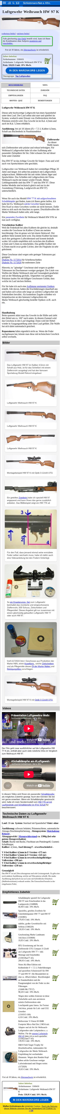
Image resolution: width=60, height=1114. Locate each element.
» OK (31, 1111)
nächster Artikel (23, 33)
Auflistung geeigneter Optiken (40, 286)
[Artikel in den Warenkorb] (47, 60)
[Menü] (3, 3)
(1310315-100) (33, 1005)
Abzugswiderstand (27, 836)
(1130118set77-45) (33, 951)
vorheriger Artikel (9, 33)
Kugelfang (29, 663)
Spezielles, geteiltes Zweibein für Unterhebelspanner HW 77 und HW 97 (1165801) (34, 914)
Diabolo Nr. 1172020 (11, 262)
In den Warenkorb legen (27, 70)
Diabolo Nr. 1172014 (11, 260)
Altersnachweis (29, 50)
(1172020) (33, 1056)
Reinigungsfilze (14, 669)
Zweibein (23, 497)
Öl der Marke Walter (41, 666)
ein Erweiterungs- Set (20, 602)
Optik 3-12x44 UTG (44, 700)
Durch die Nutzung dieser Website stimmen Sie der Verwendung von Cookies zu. (30, 1107)
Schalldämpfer (47, 794)
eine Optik (21, 39)
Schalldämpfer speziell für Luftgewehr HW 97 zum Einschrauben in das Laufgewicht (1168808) (34, 901)
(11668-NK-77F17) (34, 977)
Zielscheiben (48, 663)
